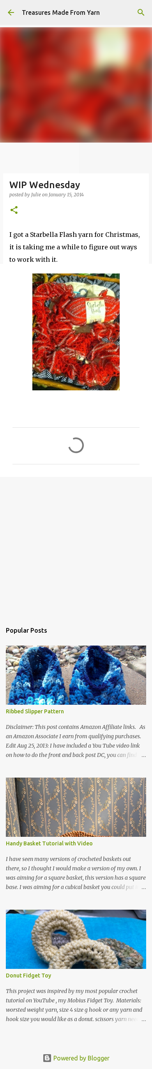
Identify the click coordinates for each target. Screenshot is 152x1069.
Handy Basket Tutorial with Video (49, 843)
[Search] (141, 12)
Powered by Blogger (81, 1058)
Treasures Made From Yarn (61, 12)
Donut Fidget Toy (28, 975)
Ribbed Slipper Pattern (35, 711)
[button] (14, 210)
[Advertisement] (76, 546)
